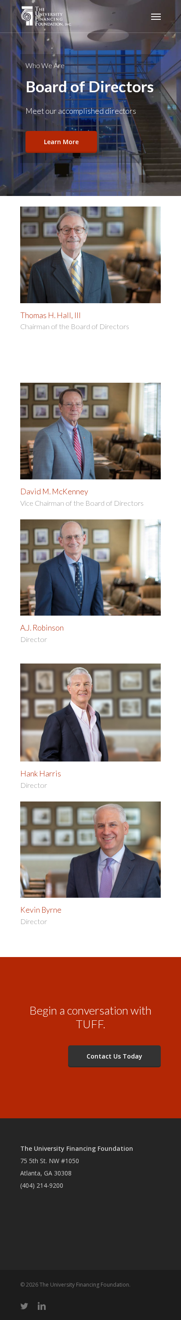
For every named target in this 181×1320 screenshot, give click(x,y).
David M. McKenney (54, 491)
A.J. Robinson (42, 627)
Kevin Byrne (41, 909)
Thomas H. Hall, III (50, 315)
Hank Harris (40, 773)
